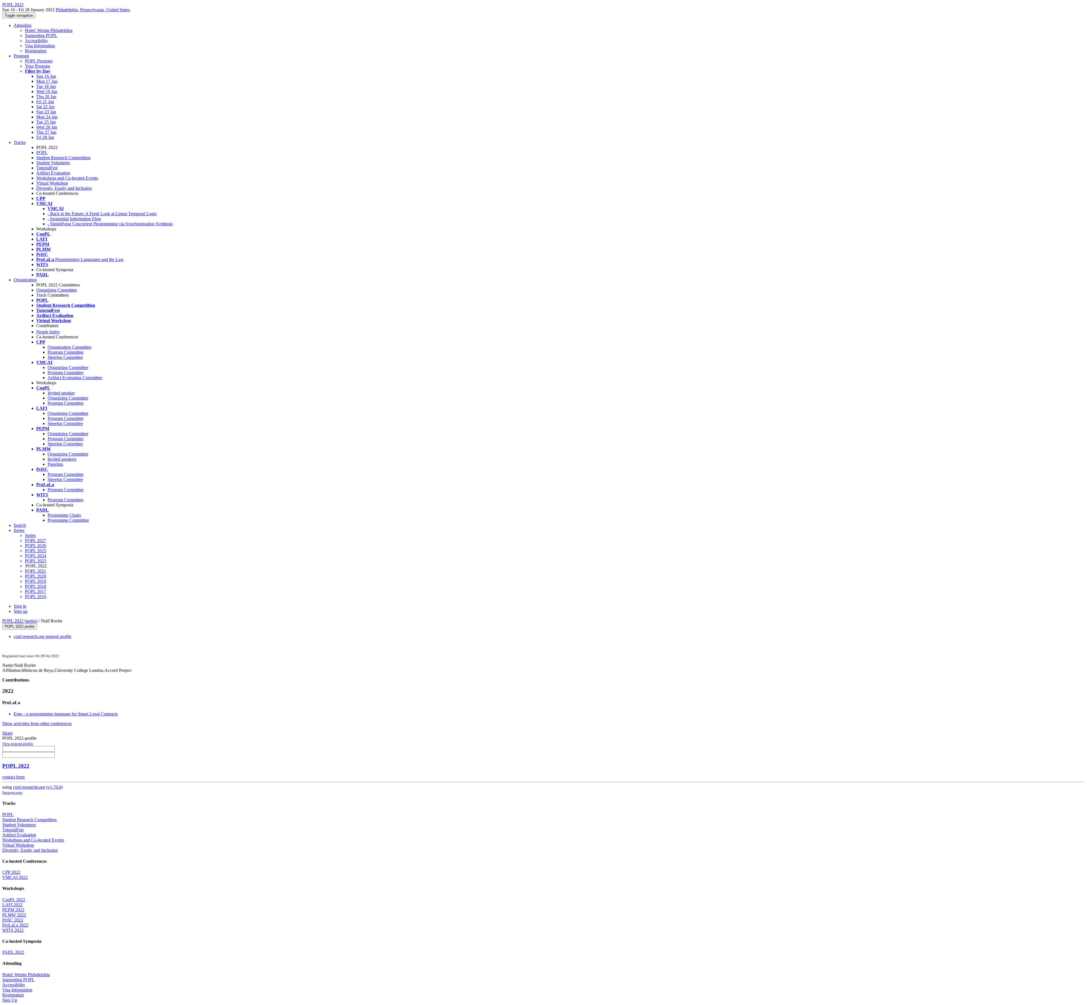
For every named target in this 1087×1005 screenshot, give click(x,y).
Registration (35, 50)
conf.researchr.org (29, 787)
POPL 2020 (35, 576)
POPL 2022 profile (20, 626)
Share (7, 733)
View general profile (17, 743)
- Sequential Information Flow (74, 218)
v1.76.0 (54, 787)
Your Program (37, 66)
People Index (48, 331)
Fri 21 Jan (45, 101)
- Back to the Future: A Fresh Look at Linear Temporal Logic (102, 213)
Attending (22, 25)
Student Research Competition (63, 157)
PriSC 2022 (12, 920)
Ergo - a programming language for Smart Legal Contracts (66, 713)
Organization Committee (69, 347)
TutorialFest (46, 167)
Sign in (20, 606)
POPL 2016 (35, 596)
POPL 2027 (35, 540)
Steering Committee (65, 357)
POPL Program (38, 61)
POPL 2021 (35, 571)
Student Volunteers (53, 162)
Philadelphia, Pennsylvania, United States (93, 9)
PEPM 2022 (13, 909)
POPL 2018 (35, 586)
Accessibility (36, 40)
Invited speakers (62, 459)
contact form (13, 777)
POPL (42, 152)
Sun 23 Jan (46, 111)
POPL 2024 (35, 555)
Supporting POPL (41, 35)
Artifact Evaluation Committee (75, 377)
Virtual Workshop (52, 183)
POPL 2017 (35, 591)
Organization (25, 279)
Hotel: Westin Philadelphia (48, 30)
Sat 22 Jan (45, 106)
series (31, 620)
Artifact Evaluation (53, 173)
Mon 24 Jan (46, 117)
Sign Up (9, 1000)
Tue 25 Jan (46, 122)
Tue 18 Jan (46, 86)
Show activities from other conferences (37, 723)
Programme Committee (68, 520)
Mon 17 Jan (46, 81)
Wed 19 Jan (46, 91)
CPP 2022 (11, 872)
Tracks (19, 142)
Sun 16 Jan (46, 76)
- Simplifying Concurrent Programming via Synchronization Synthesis (110, 223)
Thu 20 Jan (46, 96)
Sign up (20, 611)
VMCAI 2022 (15, 877)
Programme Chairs (64, 515)
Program (21, 55)
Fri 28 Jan (45, 137)
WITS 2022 (12, 930)
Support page (12, 792)
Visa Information (40, 45)
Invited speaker (61, 393)
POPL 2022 (12, 620)
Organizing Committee (56, 290)
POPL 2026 (35, 545)
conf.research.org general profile (42, 636)
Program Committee (66, 352)
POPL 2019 (35, 581)
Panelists (55, 464)
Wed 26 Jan (46, 127)
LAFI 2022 (12, 904)
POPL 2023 (35, 560)
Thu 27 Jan (46, 132)
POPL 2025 (35, 550)
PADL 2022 (13, 952)
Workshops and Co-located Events (67, 178)
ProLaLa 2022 (15, 925)
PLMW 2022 (14, 915)
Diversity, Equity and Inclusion (64, 188)
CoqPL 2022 (13, 899)
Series (30, 535)
